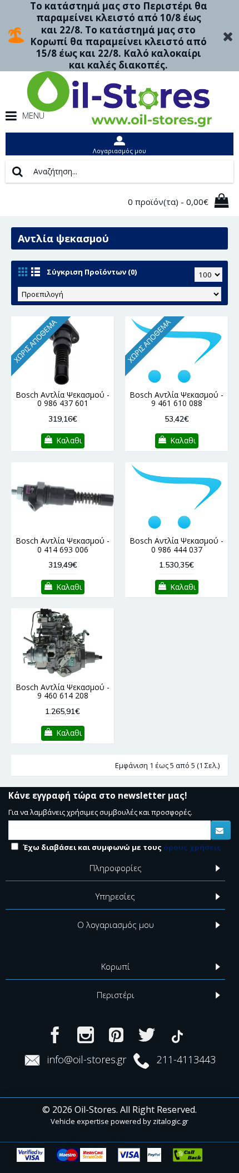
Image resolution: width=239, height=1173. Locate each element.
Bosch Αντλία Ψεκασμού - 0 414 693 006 (62, 544)
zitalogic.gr (170, 1121)
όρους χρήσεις (192, 847)
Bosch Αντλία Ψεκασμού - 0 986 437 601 (62, 398)
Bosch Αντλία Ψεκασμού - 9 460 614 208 (62, 691)
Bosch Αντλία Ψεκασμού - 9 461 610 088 (176, 398)
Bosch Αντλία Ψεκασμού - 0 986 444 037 (176, 544)
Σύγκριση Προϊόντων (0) (92, 272)
